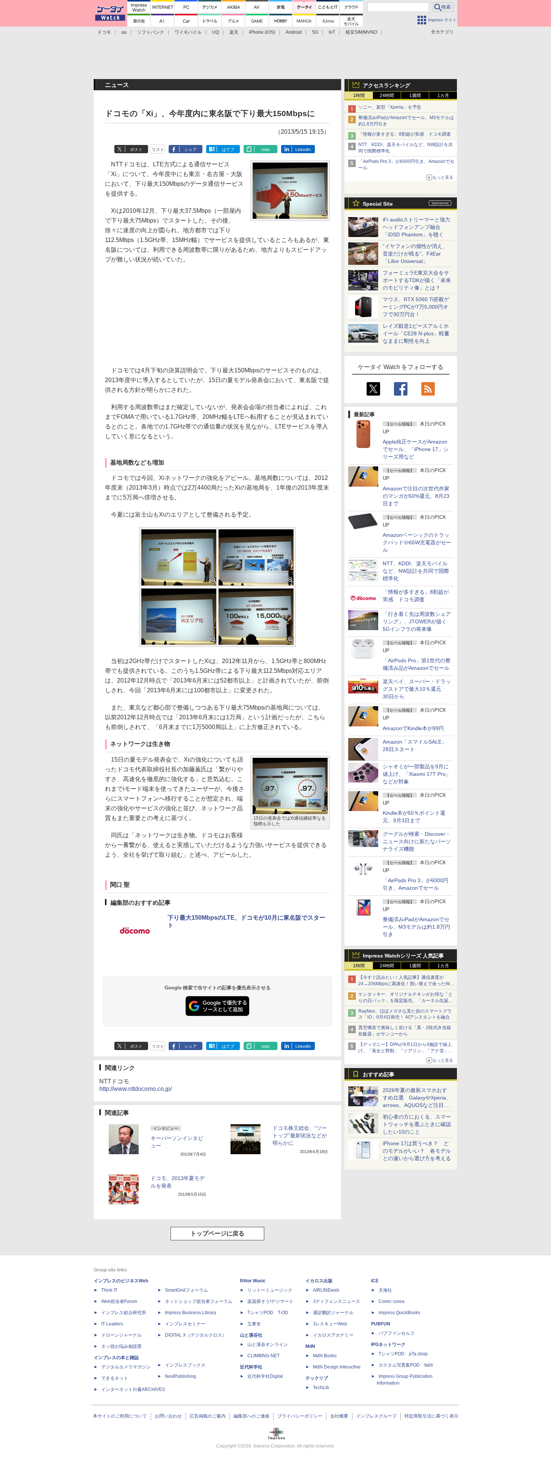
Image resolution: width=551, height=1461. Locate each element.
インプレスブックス (185, 1365)
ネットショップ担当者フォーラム (198, 1301)
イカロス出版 (318, 1280)
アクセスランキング (386, 85)
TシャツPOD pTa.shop (403, 1353)
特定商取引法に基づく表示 (431, 1416)
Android (294, 32)
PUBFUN (380, 1324)
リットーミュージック (269, 1290)
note (266, 149)
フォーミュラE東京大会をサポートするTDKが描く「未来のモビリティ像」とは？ (417, 280)
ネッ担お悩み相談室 (121, 1346)
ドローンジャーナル (121, 1335)
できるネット (114, 1378)
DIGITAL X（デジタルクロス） (195, 1335)
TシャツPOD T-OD (267, 1312)
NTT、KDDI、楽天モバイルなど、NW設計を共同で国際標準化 (416, 570)
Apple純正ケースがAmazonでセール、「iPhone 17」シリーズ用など (416, 449)
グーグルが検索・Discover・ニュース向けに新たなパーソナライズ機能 (417, 841)
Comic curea (391, 1301)
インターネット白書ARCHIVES (133, 1389)
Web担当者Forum (119, 1301)
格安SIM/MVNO (361, 32)
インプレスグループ (376, 1416)
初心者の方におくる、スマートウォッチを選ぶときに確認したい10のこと (417, 1124)
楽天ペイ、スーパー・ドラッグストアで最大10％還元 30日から (417, 688)
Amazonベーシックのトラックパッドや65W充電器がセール (417, 542)
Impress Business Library (190, 1312)
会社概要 (339, 1416)
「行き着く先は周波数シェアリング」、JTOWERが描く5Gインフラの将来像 (417, 621)
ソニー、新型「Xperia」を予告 (389, 107)
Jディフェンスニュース (336, 1301)
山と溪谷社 (251, 1335)
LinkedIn (303, 149)
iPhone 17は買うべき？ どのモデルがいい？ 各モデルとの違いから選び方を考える (417, 1150)
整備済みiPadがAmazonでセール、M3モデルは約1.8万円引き (416, 926)
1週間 (415, 95)
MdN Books (325, 1355)
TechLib (321, 1387)
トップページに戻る (217, 1233)
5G (315, 32)
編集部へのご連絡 (252, 1416)
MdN (310, 1346)
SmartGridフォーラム (186, 1290)
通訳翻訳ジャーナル (333, 1312)
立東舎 (254, 1324)
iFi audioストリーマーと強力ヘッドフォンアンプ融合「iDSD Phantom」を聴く (416, 227)
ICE (375, 1280)
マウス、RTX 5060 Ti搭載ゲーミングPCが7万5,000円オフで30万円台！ (416, 306)
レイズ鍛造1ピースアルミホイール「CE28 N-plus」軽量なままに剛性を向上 (416, 333)
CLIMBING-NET (263, 1355)
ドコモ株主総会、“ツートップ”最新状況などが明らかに (300, 1135)
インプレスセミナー (185, 1324)
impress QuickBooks (399, 1312)
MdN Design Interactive (337, 1367)
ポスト (136, 149)
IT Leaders (112, 1324)
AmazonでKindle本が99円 (413, 728)
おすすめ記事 (378, 1074)
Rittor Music (253, 1280)
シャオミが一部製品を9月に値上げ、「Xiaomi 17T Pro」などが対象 (417, 773)
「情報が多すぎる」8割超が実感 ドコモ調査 (404, 134)
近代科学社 (251, 1367)
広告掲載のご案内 (208, 1416)
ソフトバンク (150, 32)
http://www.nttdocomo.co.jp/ (135, 1089)
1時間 (359, 95)
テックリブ (316, 1378)
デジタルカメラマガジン (126, 1367)
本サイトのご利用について (120, 1416)
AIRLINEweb (326, 1290)
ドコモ (104, 32)
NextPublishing (180, 1376)
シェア (190, 149)
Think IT (109, 1290)
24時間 (387, 95)
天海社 (385, 1290)
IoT (332, 32)
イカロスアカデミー (333, 1335)
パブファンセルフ (397, 1333)
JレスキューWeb (330, 1324)
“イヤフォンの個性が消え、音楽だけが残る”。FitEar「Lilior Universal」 (415, 253)
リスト (158, 149)
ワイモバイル (188, 32)
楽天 (233, 32)
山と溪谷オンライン (267, 1344)
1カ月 (443, 95)
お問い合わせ (168, 1416)
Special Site (378, 204)
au (124, 32)
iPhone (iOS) (262, 32)
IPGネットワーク (388, 1344)
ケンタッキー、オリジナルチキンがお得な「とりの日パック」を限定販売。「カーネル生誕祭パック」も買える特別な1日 (405, 1001)
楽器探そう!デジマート (270, 1301)
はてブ (228, 149)
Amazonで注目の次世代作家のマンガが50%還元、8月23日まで (416, 496)
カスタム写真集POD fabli (406, 1365)
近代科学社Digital (265, 1376)
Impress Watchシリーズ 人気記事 (403, 956)
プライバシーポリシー (299, 1416)
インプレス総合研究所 (123, 1312)
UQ (215, 32)
